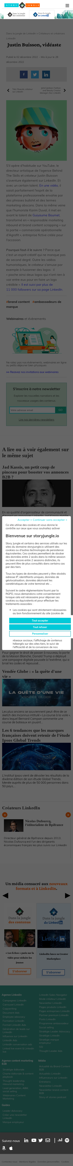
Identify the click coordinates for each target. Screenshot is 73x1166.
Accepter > (25, 519)
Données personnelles (49, 1161)
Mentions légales (27, 1161)
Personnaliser (40, 633)
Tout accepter (40, 620)
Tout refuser (40, 627)
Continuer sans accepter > (50, 519)
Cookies (65, 1161)
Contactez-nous (9, 1161)
